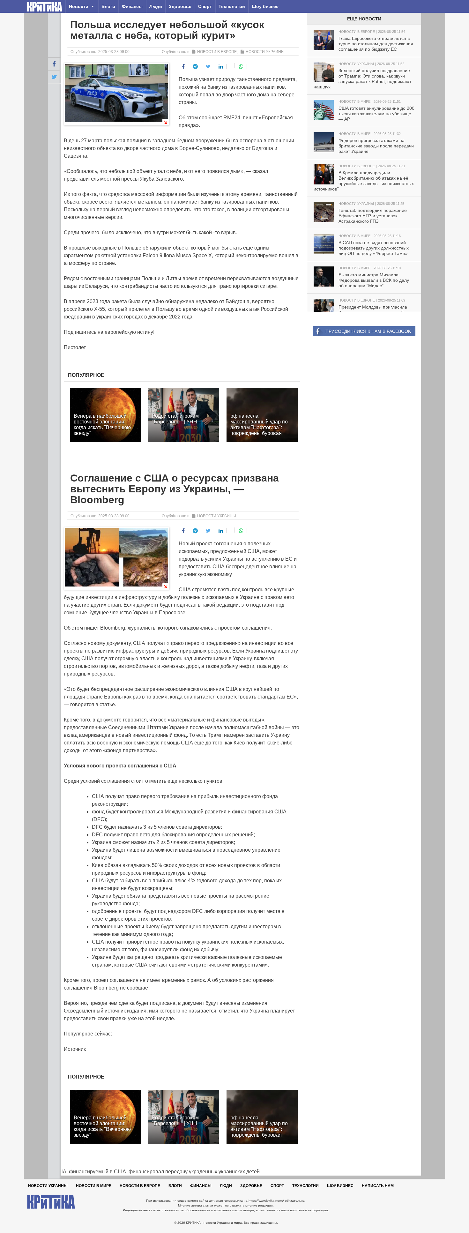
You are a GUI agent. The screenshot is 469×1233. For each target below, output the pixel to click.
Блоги (108, 6)
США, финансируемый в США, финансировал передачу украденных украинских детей (154, 1171)
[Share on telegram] (195, 66)
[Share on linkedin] (221, 66)
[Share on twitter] (208, 66)
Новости (78, 6)
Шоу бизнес (265, 6)
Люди (155, 6)
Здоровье (180, 6)
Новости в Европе (217, 51)
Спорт (205, 6)
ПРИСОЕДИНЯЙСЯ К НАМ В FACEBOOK (368, 331)
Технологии (232, 6)
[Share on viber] (231, 65)
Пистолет (75, 347)
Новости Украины (265, 51)
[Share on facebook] (183, 66)
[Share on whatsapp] (241, 66)
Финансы (132, 6)
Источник (75, 1049)
